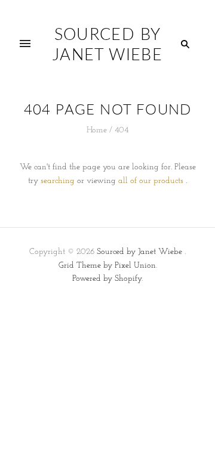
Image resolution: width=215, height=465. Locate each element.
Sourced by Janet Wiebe (139, 251)
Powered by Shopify (107, 278)
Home (97, 130)
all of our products (150, 180)
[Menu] (25, 44)
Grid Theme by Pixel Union (107, 265)
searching (58, 180)
